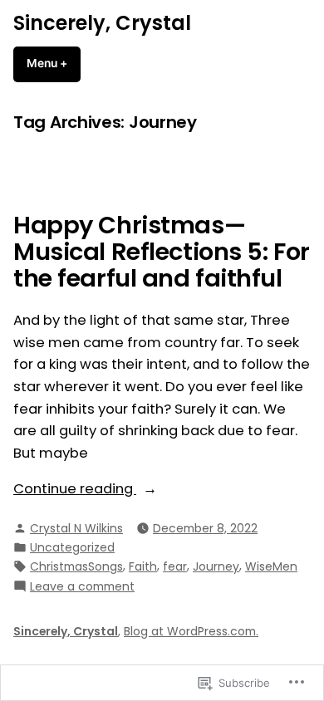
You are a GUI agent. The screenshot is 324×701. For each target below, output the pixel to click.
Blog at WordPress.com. (191, 631)
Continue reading (74, 489)
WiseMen (271, 566)
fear (175, 566)
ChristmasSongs (76, 566)
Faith (143, 566)
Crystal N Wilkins (76, 528)
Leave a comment (82, 586)
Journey (216, 566)
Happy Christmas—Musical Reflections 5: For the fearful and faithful (161, 252)
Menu (54, 63)
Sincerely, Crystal (102, 23)
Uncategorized (72, 547)
